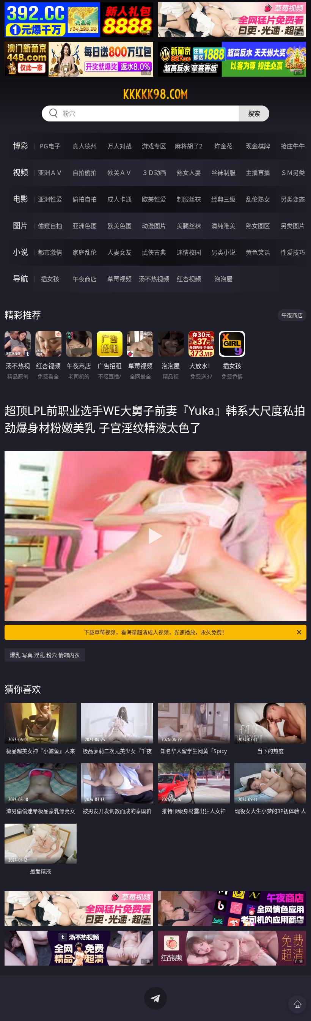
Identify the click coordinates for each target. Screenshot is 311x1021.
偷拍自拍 (84, 199)
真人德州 (84, 146)
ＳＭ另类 (293, 173)
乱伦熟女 (258, 199)
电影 (20, 199)
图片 (20, 226)
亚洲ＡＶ (50, 173)
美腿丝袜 (189, 226)
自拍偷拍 (84, 173)
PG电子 (50, 146)
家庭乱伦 (84, 252)
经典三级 (223, 199)
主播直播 (258, 173)
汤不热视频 (154, 279)
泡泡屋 (223, 279)
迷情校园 (189, 252)
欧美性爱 (154, 199)
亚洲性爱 (50, 199)
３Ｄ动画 (154, 173)
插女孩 (50, 279)
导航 (20, 279)
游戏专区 (154, 146)
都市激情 (50, 252)
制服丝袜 (189, 199)
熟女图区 (258, 226)
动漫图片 (154, 226)
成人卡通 (119, 199)
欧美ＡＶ (119, 173)
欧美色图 (119, 226)
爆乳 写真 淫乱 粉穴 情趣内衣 (45, 655)
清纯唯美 (223, 226)
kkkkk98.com (155, 94)
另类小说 (223, 252)
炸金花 (223, 146)
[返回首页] (297, 1004)
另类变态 (293, 199)
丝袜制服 (223, 173)
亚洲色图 (84, 226)
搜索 (254, 113)
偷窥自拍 (50, 226)
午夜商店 (84, 279)
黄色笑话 (258, 252)
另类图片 (293, 226)
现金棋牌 (258, 146)
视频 (20, 172)
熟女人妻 (189, 173)
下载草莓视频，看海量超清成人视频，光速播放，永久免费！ (155, 632)
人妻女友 (119, 252)
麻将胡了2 (189, 146)
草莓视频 (119, 279)
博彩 (20, 146)
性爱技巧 (293, 252)
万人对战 (119, 146)
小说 (20, 252)
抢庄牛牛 (293, 146)
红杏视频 (189, 279)
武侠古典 (154, 252)
